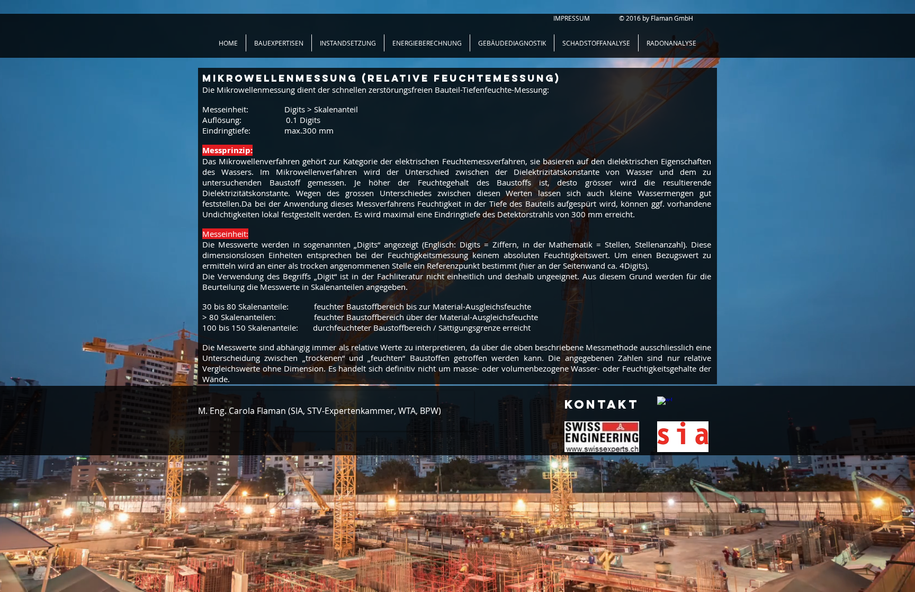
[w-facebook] (664, 403)
